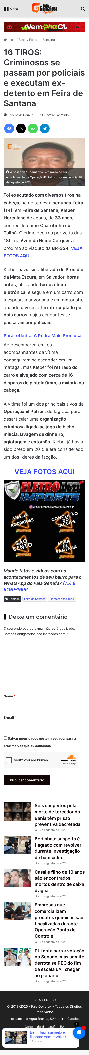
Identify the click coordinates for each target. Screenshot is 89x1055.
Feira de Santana (42, 40)
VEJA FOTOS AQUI (44, 472)
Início (11, 40)
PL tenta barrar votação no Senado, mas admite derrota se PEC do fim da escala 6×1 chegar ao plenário (59, 963)
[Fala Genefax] (44, 8)
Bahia (22, 40)
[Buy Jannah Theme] (44, 27)
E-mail (10, 717)
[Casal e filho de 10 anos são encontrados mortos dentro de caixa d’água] (17, 878)
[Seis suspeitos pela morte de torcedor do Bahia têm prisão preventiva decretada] (17, 811)
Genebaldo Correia (20, 115)
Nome (10, 696)
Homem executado (62, 599)
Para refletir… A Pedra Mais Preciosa (42, 335)
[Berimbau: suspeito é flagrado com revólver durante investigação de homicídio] (17, 845)
